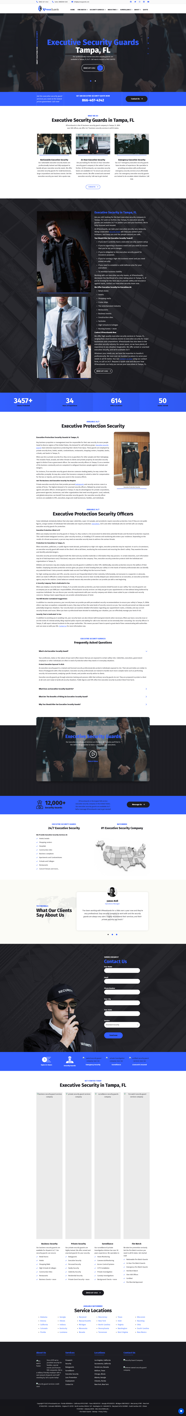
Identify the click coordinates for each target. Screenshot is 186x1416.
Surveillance (69, 1371)
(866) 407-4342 (89, 68)
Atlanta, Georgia (100, 1377)
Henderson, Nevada (101, 1367)
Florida (43, 1332)
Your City (107, 999)
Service (107, 1021)
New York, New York (101, 1384)
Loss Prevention (71, 1377)
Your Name (108, 967)
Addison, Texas (99, 1371)
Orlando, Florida (100, 1381)
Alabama (43, 1317)
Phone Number (109, 988)
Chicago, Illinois (99, 1374)
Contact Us (135, 99)
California (44, 1325)
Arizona (43, 1321)
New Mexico (141, 1332)
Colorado (44, 1328)
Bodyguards (69, 1367)
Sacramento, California (102, 1364)
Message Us (137, 804)
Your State (108, 1010)
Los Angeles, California (102, 1360)
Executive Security (71, 1374)
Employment (69, 1381)
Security (68, 1364)
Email (106, 977)
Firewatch (68, 1360)
